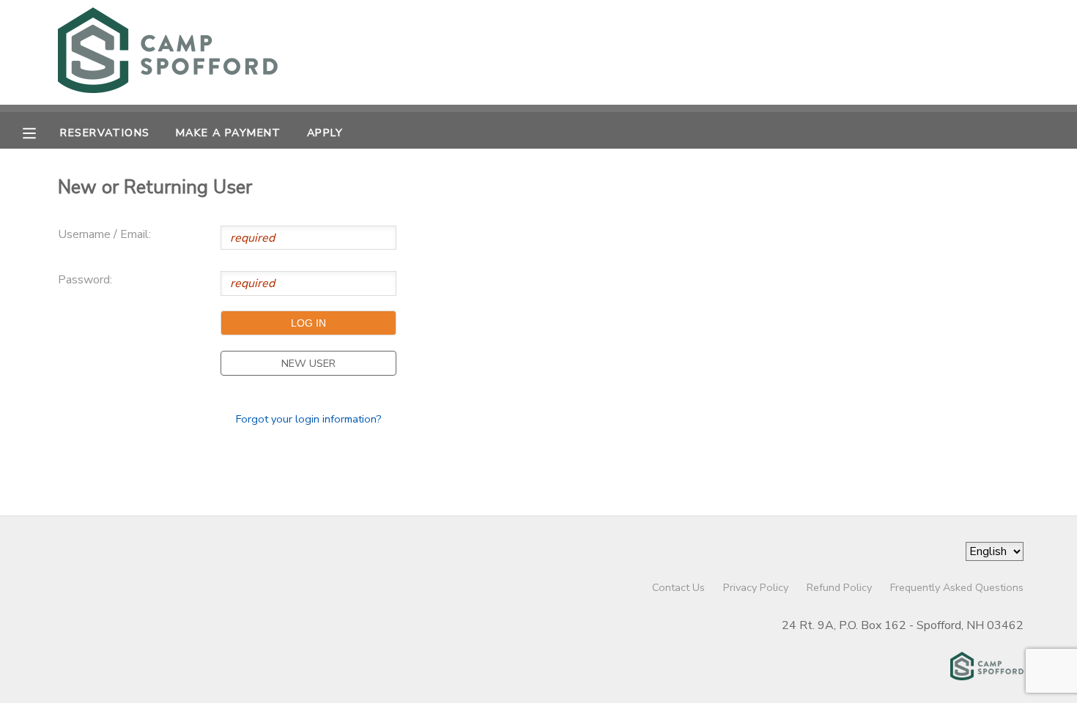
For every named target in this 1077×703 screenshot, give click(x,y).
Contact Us (678, 587)
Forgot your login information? (309, 419)
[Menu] (40, 132)
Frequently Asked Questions (957, 587)
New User (308, 363)
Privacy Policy (755, 587)
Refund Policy (839, 587)
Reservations (104, 132)
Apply (325, 132)
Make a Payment (228, 132)
